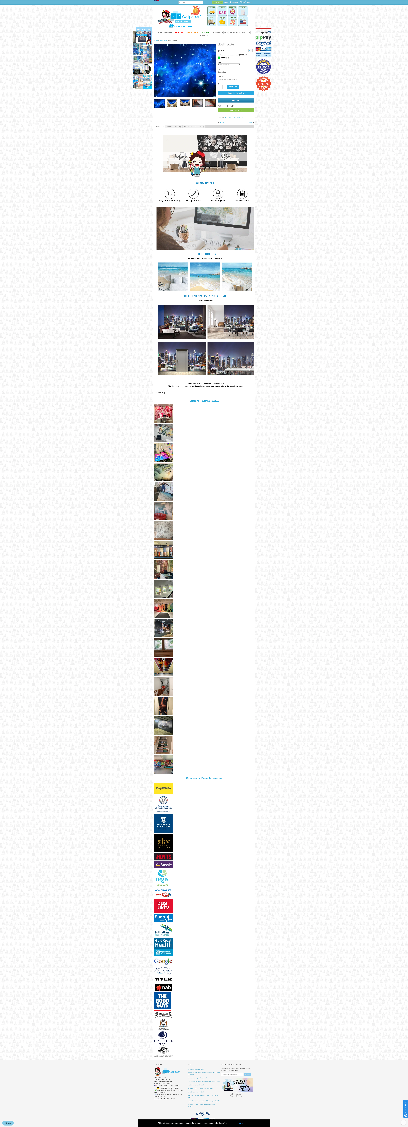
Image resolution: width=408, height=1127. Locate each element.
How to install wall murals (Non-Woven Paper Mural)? (203, 1101)
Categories (168, 33)
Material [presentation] (169, 126)
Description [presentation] (159, 126)
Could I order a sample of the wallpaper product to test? (204, 1081)
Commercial (235, 33)
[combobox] (190, 2)
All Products (229, 117)
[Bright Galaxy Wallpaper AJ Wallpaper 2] (159, 104)
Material (221, 77)
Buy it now (235, 100)
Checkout (249, 2)
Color (220, 69)
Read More (215, 401)
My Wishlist (235, 2)
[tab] (159, 126)
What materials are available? (196, 1069)
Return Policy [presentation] (199, 126)
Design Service (217, 33)
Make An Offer (236, 110)
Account (226, 2)
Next (250, 122)
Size (219, 62)
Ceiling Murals (163, 40)
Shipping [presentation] (178, 126)
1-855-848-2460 (183, 26)
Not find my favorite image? (196, 1085)
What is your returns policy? (196, 1092)
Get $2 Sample (217, 2)
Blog (226, 33)
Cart (243, 2)
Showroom (246, 33)
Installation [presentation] (188, 126)
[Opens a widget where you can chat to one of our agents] (8, 1123)
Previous (222, 122)
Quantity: (221, 84)
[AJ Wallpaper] (179, 16)
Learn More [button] (223, 1123)
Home (160, 33)
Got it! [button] (241, 1123)
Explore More (217, 778)
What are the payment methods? (197, 1078)
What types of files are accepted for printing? (201, 1088)
